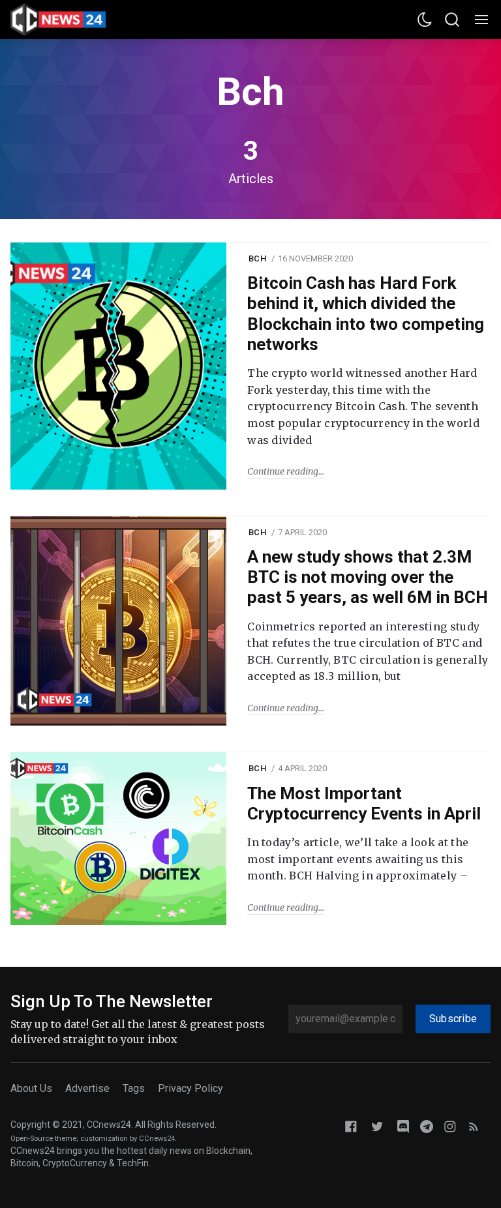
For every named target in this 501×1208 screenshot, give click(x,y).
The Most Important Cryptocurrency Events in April (364, 803)
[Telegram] (426, 1125)
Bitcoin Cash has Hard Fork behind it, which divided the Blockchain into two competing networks (365, 313)
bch (257, 258)
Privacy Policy (190, 1088)
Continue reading (282, 471)
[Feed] (473, 1125)
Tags (134, 1088)
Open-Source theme (43, 1138)
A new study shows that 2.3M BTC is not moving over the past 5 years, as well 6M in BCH (367, 577)
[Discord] (403, 1125)
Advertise (87, 1088)
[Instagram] (450, 1125)
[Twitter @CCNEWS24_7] (377, 1125)
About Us (31, 1088)
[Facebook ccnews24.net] (350, 1125)
